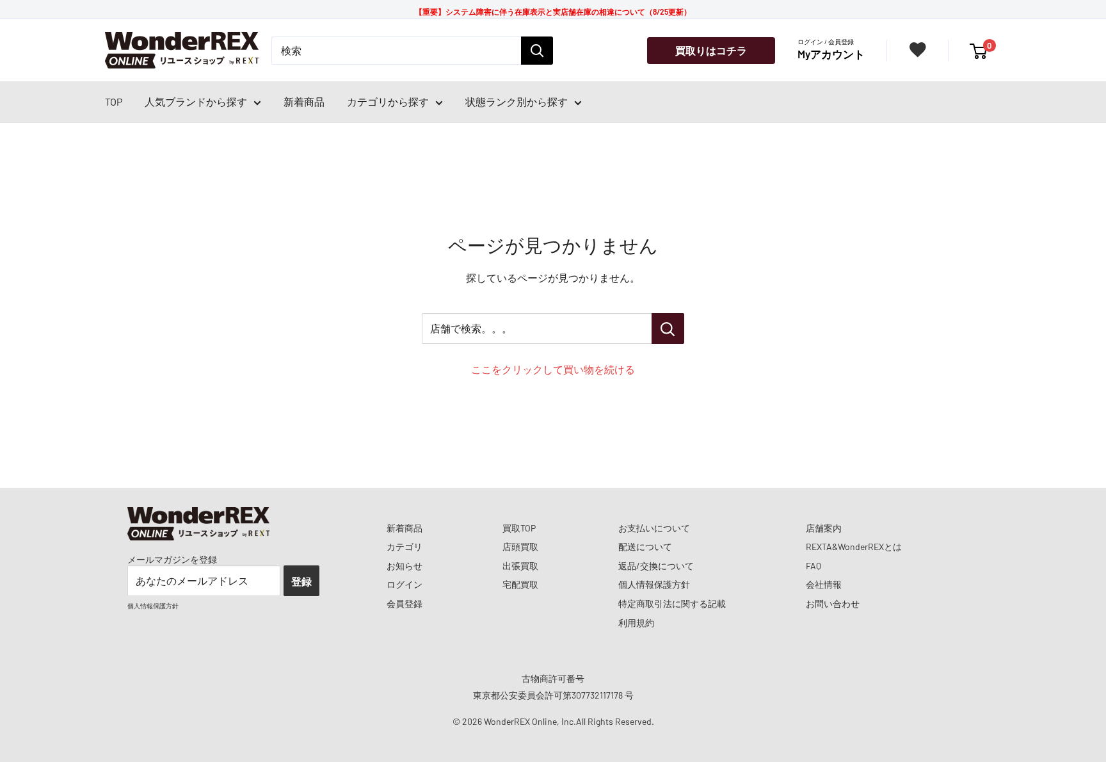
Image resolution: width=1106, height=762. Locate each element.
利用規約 (636, 622)
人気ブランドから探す (196, 101)
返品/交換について (656, 565)
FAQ (813, 565)
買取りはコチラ (711, 50)
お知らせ (404, 565)
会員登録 (404, 603)
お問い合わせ (833, 603)
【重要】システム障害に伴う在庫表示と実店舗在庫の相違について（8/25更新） (553, 11)
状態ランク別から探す (516, 101)
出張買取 (520, 565)
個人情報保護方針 (654, 584)
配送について (645, 546)
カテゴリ (404, 546)
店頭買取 (520, 546)
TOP (113, 101)
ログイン (404, 584)
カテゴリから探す (388, 101)
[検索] (537, 50)
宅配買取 (520, 584)
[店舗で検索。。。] (668, 328)
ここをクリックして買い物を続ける (553, 369)
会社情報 (824, 584)
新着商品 (304, 101)
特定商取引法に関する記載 (672, 603)
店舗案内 (824, 528)
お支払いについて (654, 528)
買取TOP (519, 528)
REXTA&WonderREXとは (854, 546)
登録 (301, 581)
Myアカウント (831, 53)
